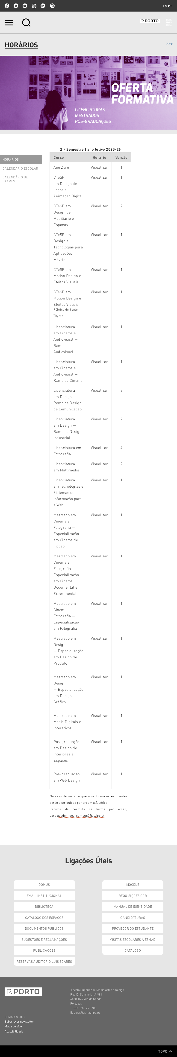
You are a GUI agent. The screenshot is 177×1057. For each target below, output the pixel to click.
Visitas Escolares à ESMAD (133, 939)
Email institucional (44, 895)
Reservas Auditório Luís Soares (44, 961)
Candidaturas (132, 917)
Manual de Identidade (133, 906)
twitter (16, 5)
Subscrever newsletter (19, 1021)
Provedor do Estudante (133, 928)
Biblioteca (44, 906)
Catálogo (133, 950)
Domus (44, 884)
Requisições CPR (133, 895)
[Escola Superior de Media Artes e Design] (156, 22)
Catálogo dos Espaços (44, 917)
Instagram (52, 5)
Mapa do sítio (13, 1026)
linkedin (43, 5)
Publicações (44, 950)
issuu (34, 5)
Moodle (132, 884)
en (165, 6)
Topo (163, 1051)
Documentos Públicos (44, 928)
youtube (25, 5)
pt (170, 6)
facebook (7, 5)
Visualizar (99, 167)
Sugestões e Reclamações (44, 939)
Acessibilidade (14, 1031)
